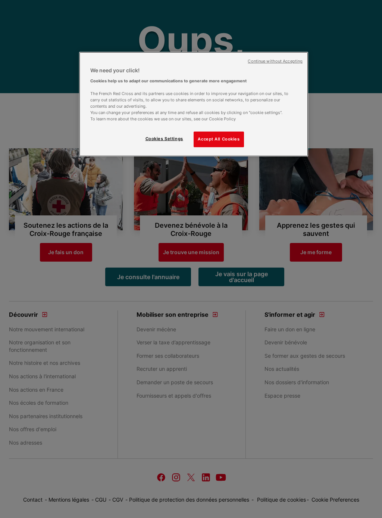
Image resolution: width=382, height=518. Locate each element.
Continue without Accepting (275, 61)
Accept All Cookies (218, 139)
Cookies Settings (164, 138)
